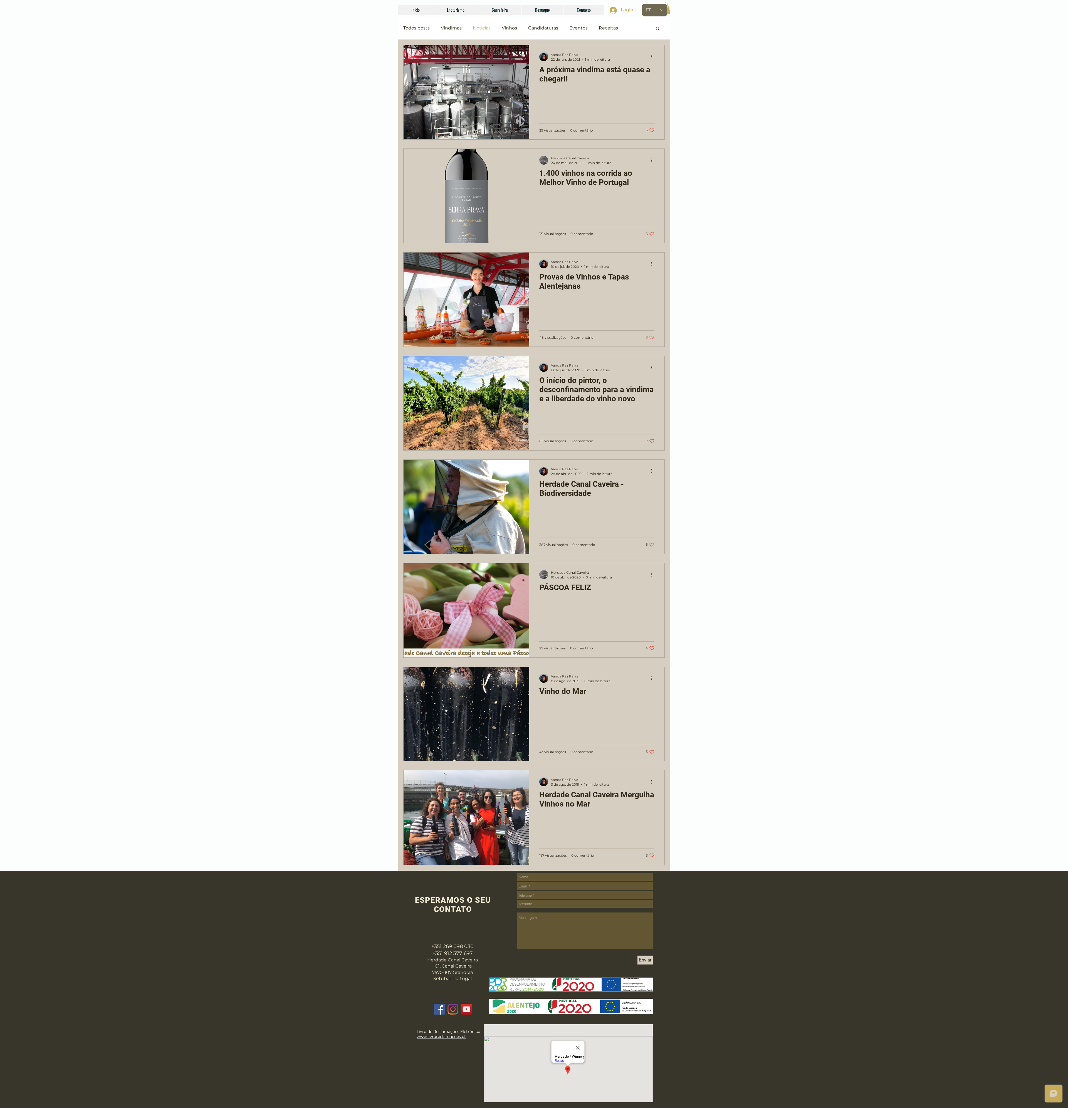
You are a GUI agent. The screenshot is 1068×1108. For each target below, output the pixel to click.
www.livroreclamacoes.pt (441, 1036)
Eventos (578, 28)
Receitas (608, 28)
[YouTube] (466, 1009)
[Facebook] (439, 1009)
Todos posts (416, 28)
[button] (455, 10)
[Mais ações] (653, 56)
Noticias (482, 28)
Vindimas (451, 28)
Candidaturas (543, 28)
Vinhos (509, 28)
